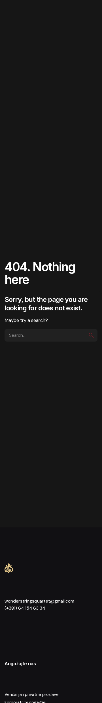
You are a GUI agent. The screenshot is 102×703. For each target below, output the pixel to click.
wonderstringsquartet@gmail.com (39, 601)
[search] (91, 335)
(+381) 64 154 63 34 (25, 608)
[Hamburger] (15, 15)
